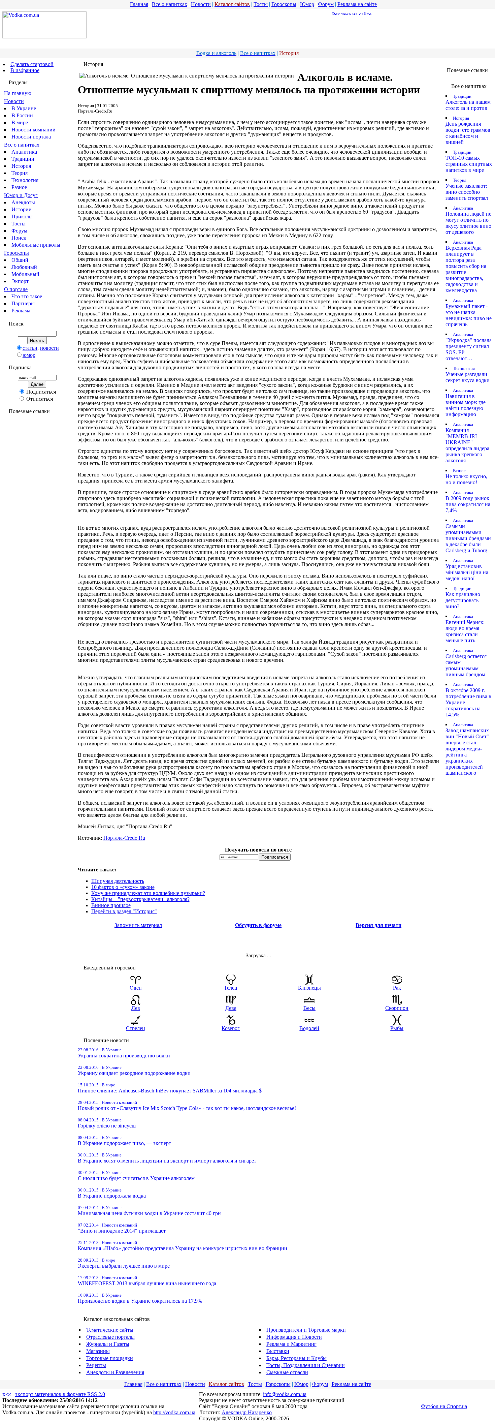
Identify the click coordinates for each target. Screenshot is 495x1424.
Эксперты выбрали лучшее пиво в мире (124, 1263)
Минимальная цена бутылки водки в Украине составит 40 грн (149, 1210)
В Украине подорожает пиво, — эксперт (124, 1140)
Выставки (277, 1351)
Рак (397, 988)
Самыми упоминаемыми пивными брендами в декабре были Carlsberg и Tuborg (468, 535)
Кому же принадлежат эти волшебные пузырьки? (148, 893)
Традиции (22, 159)
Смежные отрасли (287, 1372)
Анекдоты (23, 202)
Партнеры (23, 303)
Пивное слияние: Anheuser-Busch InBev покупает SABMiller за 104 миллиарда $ (170, 1087)
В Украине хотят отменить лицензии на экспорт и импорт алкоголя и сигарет (167, 1158)
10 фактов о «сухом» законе (123, 887)
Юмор (307, 4)
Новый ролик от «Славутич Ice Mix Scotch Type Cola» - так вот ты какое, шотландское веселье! (187, 1105)
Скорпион (396, 1008)
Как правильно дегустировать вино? (463, 597)
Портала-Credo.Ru (124, 838)
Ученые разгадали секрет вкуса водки (468, 374)
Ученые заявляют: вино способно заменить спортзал (467, 189)
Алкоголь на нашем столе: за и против (468, 102)
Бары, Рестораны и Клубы (296, 1358)
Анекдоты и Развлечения (115, 1372)
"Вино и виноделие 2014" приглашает (122, 1228)
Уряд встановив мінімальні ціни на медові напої (467, 569)
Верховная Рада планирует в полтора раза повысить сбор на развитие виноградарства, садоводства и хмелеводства (466, 266)
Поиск (18, 238)
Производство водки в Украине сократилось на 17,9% (140, 1298)
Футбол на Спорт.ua (444, 1406)
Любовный (24, 267)
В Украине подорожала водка (112, 1193)
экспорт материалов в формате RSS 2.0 (60, 1394)
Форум (326, 4)
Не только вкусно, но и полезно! (466, 476)
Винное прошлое (111, 905)
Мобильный (25, 274)
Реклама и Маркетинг (291, 1344)
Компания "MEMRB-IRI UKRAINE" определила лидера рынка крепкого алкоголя (467, 442)
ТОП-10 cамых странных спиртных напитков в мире (469, 161)
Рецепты (96, 1365)
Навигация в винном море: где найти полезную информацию (466, 402)
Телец (230, 988)
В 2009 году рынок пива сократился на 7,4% (468, 501)
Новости (201, 4)
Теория (19, 173)
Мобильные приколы (35, 245)
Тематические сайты (109, 1330)
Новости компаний (33, 129)
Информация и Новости (294, 1337)
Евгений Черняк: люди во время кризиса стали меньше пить (465, 628)
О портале (16, 289)
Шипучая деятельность (117, 881)
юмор (29, 355)
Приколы (22, 216)
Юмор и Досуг (21, 195)
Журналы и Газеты (107, 1344)
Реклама (20, 310)
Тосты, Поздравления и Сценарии (305, 1365)
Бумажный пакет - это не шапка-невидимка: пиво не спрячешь (469, 312)
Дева (230, 1008)
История (21, 166)
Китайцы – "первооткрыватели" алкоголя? (140, 899)
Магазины (98, 1351)
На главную (17, 93)
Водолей (309, 1028)
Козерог (231, 1028)
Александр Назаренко (247, 1412)
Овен (136, 988)
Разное (19, 187)
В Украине (23, 108)
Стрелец (135, 1028)
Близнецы (309, 988)
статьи (30, 348)
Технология (24, 180)
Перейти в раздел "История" (124, 911)
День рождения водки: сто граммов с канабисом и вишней (468, 130)
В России (22, 115)
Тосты (261, 4)
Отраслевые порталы (110, 1337)
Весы (309, 1008)
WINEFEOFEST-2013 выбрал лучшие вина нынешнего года (147, 1280)
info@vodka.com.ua (284, 1394)
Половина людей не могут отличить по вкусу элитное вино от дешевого (468, 220)
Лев (135, 1008)
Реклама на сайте (357, 4)
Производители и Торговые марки (306, 1330)
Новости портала (31, 137)
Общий (19, 260)
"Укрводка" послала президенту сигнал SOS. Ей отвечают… (469, 346)
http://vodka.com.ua (174, 1412)
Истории (21, 209)
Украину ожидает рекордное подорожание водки (134, 1070)
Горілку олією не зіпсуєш (107, 1122)
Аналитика (24, 152)
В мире (19, 122)
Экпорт (20, 281)
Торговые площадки (109, 1358)
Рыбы (396, 1028)
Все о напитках (169, 4)
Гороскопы (283, 4)
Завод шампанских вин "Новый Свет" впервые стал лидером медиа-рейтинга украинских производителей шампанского (467, 749)
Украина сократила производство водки (124, 1052)
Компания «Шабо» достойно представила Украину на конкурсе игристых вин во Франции (182, 1245)
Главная (139, 4)
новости (49, 348)
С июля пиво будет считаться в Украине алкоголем (136, 1175)
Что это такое (26, 296)
